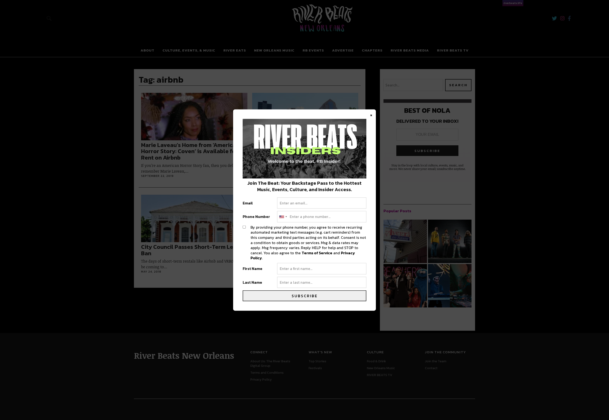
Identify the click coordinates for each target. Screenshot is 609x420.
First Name (252, 268)
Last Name (252, 282)
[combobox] (282, 216)
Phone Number (256, 216)
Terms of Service (317, 252)
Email (248, 203)
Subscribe (305, 296)
